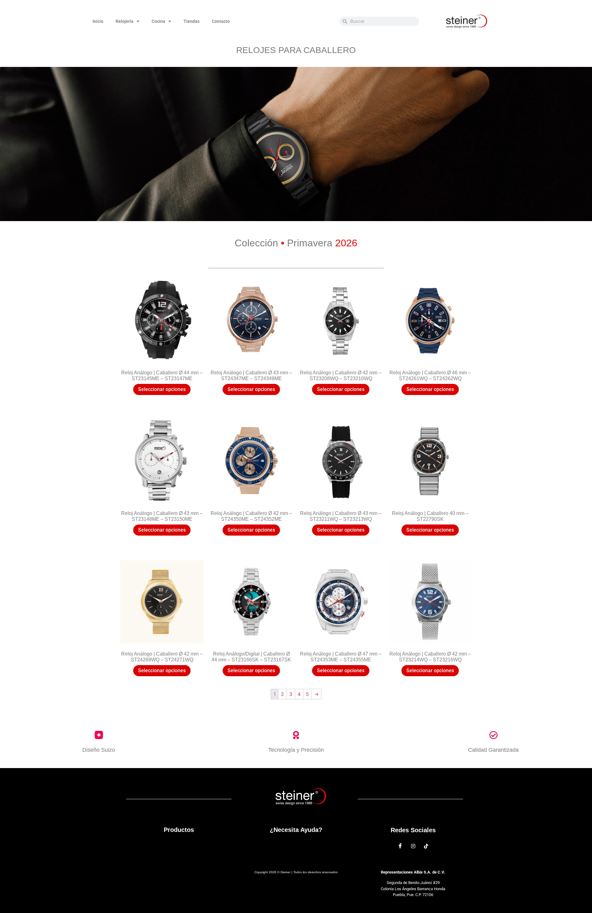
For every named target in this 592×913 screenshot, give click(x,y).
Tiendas (191, 21)
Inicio (97, 21)
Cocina (158, 21)
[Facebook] (400, 845)
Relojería (125, 21)
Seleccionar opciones (162, 389)
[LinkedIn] (426, 845)
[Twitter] (413, 845)
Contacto (221, 21)
